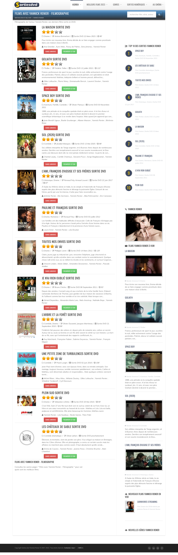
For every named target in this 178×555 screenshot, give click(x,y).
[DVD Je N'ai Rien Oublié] (26, 289)
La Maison (139, 126)
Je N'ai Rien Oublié (142, 170)
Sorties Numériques (136, 4)
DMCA (80, 548)
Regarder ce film (69, 51)
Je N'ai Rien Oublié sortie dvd (61, 278)
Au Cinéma (157, 4)
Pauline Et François (143, 155)
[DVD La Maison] (26, 38)
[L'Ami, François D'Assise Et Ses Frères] (144, 461)
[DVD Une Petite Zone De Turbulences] (26, 364)
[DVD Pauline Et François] (26, 218)
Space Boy (139, 50)
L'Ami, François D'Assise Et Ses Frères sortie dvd (74, 171)
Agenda (75, 4)
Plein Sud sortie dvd (55, 392)
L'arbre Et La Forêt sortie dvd (62, 314)
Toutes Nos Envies (143, 80)
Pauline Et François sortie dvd (62, 207)
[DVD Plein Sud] (26, 403)
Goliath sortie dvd (54, 59)
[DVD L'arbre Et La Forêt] (26, 325)
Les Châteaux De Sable (144, 65)
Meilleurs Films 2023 (96, 4)
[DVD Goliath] (26, 70)
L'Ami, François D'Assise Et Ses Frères (148, 96)
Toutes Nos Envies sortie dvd (61, 241)
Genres (116, 4)
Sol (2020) (139, 141)
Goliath (138, 111)
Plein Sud (139, 185)
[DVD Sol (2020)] (26, 145)
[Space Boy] (144, 362)
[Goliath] (144, 313)
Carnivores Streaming (147, 501)
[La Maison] (144, 267)
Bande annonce (50, 51)
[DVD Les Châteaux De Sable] (26, 437)
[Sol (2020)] (144, 412)
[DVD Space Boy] (26, 106)
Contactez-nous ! (69, 548)
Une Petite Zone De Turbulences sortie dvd (70, 353)
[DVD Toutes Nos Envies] (26, 252)
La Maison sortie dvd (56, 27)
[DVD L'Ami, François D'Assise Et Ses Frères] (26, 182)
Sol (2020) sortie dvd (56, 134)
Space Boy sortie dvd (56, 95)
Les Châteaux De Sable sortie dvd (64, 426)
